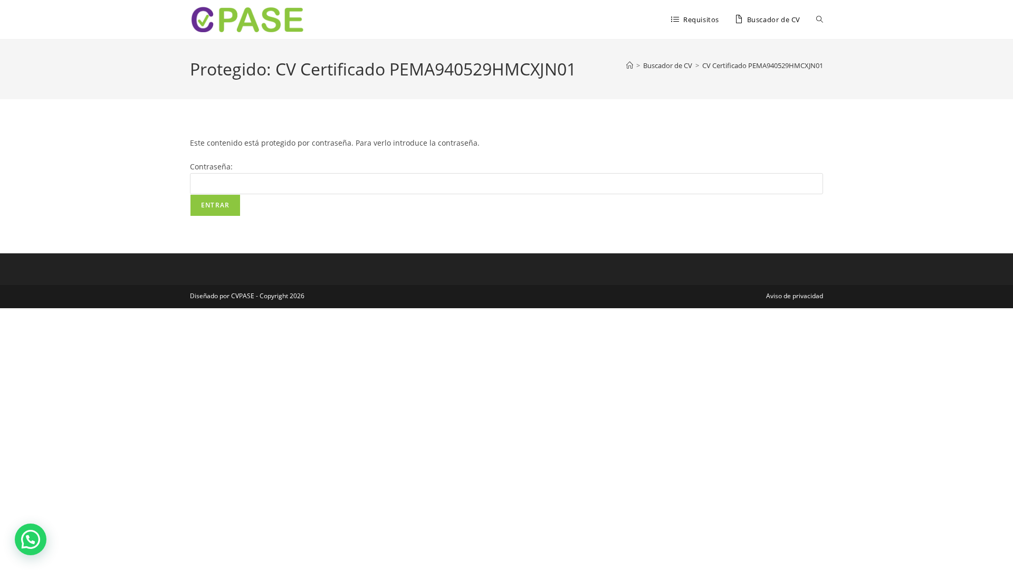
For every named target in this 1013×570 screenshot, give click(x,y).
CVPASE (242, 295)
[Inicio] (629, 65)
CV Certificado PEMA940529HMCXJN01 (762, 65)
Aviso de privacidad (794, 295)
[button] (30, 539)
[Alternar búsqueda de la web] (819, 19)
